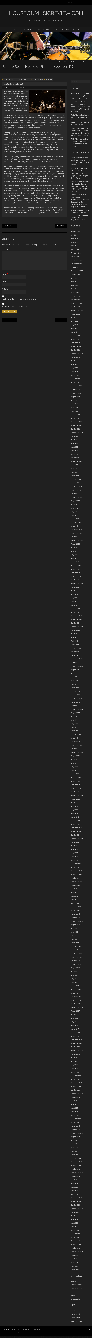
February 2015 (76, 691)
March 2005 (75, 1115)
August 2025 (75, 274)
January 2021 (75, 458)
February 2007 (76, 1032)
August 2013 (75, 756)
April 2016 (74, 641)
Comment (6, 249)
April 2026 (74, 246)
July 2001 (74, 1259)
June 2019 (74, 508)
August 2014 (75, 713)
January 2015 (75, 695)
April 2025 (74, 289)
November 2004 (76, 1126)
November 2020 (76, 461)
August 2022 (75, 397)
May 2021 (74, 447)
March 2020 (75, 476)
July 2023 (74, 361)
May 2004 (74, 1147)
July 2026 (74, 235)
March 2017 (75, 605)
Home (51, 62)
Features (56, 29)
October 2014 (75, 706)
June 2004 (74, 1144)
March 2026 (75, 249)
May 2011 (74, 853)
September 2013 (77, 752)
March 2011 (75, 860)
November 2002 (76, 1201)
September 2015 (77, 666)
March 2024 (75, 332)
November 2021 (76, 425)
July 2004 (74, 1140)
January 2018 (75, 569)
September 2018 (77, 540)
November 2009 (76, 914)
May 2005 (74, 1108)
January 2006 (75, 1079)
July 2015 (74, 673)
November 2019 (76, 490)
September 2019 (77, 497)
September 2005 (77, 1094)
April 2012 (74, 813)
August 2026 (75, 231)
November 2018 (76, 533)
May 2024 (74, 325)
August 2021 (75, 436)
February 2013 (76, 777)
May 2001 (74, 1262)
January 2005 (75, 1122)
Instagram (76, 29)
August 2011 (75, 842)
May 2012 (74, 810)
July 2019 (74, 504)
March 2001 (75, 1270)
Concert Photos (33, 29)
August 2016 (75, 630)
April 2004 (74, 1151)
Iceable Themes (27, 1332)
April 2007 (74, 1025)
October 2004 (75, 1129)
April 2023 (74, 371)
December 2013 (76, 741)
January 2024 (75, 339)
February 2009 (76, 946)
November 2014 (76, 702)
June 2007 (74, 1018)
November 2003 (76, 1165)
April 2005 (74, 1111)
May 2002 (74, 1223)
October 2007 (75, 1004)
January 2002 (75, 1237)
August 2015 (75, 670)
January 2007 (75, 1036)
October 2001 (75, 1248)
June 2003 (74, 1183)
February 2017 (76, 609)
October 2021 (75, 429)
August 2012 (75, 799)
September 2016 (77, 626)
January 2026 (75, 256)
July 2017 (74, 591)
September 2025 (77, 271)
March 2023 (75, 375)
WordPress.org (76, 1321)
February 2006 (76, 1076)
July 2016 (74, 634)
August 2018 (75, 544)
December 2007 (76, 997)
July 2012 (74, 803)
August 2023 (75, 357)
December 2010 (76, 871)
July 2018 (74, 547)
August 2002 (75, 1212)
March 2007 (75, 1029)
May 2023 (74, 368)
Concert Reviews (18, 29)
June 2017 (74, 594)
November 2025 (76, 264)
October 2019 (75, 494)
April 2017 (74, 601)
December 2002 (76, 1198)
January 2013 (75, 781)
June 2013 (74, 763)
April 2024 (74, 328)
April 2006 (74, 1068)
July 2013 (74, 759)
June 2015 (74, 677)
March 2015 (75, 688)
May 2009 (74, 935)
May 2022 (74, 407)
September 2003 (77, 1173)
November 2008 (76, 957)
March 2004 (75, 1155)
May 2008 (74, 979)
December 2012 (76, 785)
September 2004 (77, 1133)
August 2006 (75, 1054)
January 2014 (75, 738)
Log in (73, 1310)
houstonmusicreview (23, 79)
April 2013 (74, 770)
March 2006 (75, 1072)
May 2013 (74, 767)
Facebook (65, 29)
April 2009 (74, 939)
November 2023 (76, 346)
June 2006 (74, 1061)
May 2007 (74, 1022)
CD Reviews (46, 29)
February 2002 (76, 1234)
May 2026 (74, 242)
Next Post (60, 226)
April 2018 (74, 558)
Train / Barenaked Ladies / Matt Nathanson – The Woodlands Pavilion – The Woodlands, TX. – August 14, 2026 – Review (80, 120)
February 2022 (76, 415)
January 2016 (75, 652)
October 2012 (75, 792)
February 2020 (76, 479)
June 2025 (74, 282)
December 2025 (76, 260)
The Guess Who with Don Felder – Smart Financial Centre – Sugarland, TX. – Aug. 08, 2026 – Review (79, 173)
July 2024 (74, 318)
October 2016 (75, 623)
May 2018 (74, 555)
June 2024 (74, 321)
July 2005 (74, 1101)
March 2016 (75, 644)
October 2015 (75, 662)
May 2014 (74, 723)
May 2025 (74, 285)
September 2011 (77, 838)
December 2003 (76, 1162)
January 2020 (75, 483)
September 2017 (77, 583)
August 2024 (75, 314)
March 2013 (75, 774)
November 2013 (76, 745)
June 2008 (74, 975)
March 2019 (75, 519)
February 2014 (76, 734)
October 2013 (75, 749)
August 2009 (75, 925)
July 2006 (74, 1058)
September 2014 (77, 709)
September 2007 (77, 1007)
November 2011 (76, 831)
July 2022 (74, 400)
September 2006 (77, 1050)
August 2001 (75, 1255)
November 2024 (76, 303)
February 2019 (76, 522)
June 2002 (74, 1219)
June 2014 (74, 720)
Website (5, 289)
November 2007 (76, 1000)
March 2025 (75, 292)
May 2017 (74, 598)
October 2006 (75, 1047)
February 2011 (76, 864)
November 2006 (76, 1043)
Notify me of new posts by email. (15, 306)
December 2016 (76, 616)
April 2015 (74, 684)
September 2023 (77, 353)
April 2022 (74, 411)
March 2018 (75, 562)
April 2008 (74, 982)
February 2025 (76, 296)
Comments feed (77, 1318)
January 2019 (75, 526)
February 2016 (76, 648)
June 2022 (74, 404)
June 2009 (74, 932)
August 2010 (75, 885)
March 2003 (75, 1194)
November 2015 (76, 659)
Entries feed (75, 1314)
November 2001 (76, 1244)
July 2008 (74, 971)
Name (5, 274)
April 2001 (74, 1266)
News (73, 1295)
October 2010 (75, 878)
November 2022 (76, 386)
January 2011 (75, 867)
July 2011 (74, 846)
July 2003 (74, 1180)
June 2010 (74, 892)
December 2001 (76, 1241)
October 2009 (75, 917)
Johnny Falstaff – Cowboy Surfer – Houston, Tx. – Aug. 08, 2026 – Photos (80, 95)
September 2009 (77, 921)
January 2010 (75, 910)
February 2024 (76, 335)
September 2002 (77, 1208)
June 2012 (74, 806)
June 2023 (74, 364)
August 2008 (75, 968)
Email (4, 281)
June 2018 (74, 551)
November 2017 (76, 576)
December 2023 (76, 343)
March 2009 (75, 943)
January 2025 (75, 300)
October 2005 (75, 1090)
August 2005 (75, 1097)
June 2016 (74, 637)
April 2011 (74, 856)
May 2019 (74, 512)
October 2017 (75, 580)
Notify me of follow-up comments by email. (19, 299)
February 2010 (76, 907)
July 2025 (74, 278)
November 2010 (76, 874)
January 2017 (75, 612)
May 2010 (74, 896)
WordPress (5, 1332)
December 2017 (76, 573)
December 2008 (76, 953)
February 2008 (76, 989)
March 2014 (75, 731)
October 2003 (75, 1169)
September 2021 (77, 432)
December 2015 (76, 655)
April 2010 (74, 900)
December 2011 (76, 828)
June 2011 (74, 849)
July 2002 (74, 1216)
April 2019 (74, 515)
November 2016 (76, 619)
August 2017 (75, 587)
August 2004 (75, 1137)
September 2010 (77, 882)
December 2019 (76, 486)
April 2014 (74, 727)
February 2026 (76, 253)
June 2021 (74, 443)
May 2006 (74, 1065)
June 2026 (74, 238)
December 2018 (76, 529)
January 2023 (75, 382)
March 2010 (75, 903)
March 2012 (75, 817)
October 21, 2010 (9, 79)
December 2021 (76, 422)
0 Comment (49, 79)
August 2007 (75, 1011)
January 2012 (75, 824)
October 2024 (75, 307)
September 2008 (77, 964)
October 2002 (75, 1205)
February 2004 (76, 1158)
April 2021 (74, 450)
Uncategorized (76, 1299)
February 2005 (76, 1119)
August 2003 (75, 1176)
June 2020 (74, 465)
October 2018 (75, 537)
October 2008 (75, 961)
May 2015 (74, 680)
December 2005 (76, 1083)
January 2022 (75, 418)
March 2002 (75, 1230)
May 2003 (74, 1187)
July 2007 (74, 1014)
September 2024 (77, 310)
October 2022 (75, 389)
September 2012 (77, 795)
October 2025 (75, 267)
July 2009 (74, 928)
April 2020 (74, 472)
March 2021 (75, 454)
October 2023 (75, 350)
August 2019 (75, 501)
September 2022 (77, 393)
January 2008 (75, 993)
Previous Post (10, 226)
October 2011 (75, 835)
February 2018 (76, 565)
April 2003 (74, 1191)
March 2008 (75, 986)
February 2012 (76, 820)
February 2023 (76, 379)
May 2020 (74, 468)
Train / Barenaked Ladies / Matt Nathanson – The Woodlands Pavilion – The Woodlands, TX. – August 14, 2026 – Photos (80, 106)
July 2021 (74, 440)
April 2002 (74, 1226)
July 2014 (74, 716)
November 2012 (76, 788)
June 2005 (74, 1104)
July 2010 (74, 889)
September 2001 (77, 1252)
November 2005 (76, 1086)
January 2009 (75, 950)
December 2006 (76, 1040)
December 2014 (76, 698)
